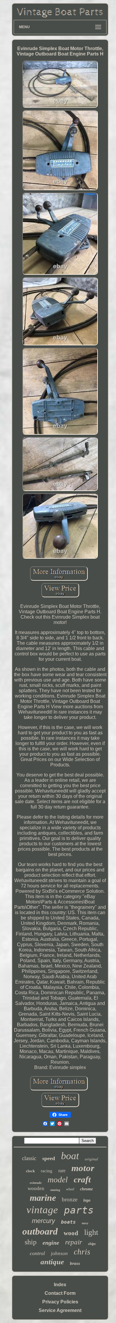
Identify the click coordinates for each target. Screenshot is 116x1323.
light (91, 1232)
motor (82, 1168)
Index (60, 1284)
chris (82, 1251)
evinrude (36, 1182)
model (58, 1179)
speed (48, 1158)
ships (92, 1244)
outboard (40, 1231)
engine (51, 1242)
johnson (59, 1253)
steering (55, 1190)
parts (79, 1210)
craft (82, 1179)
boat (70, 1155)
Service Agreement (60, 1310)
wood (71, 1233)
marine (43, 1198)
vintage (42, 1210)
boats (68, 1222)
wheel (70, 1189)
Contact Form (60, 1293)
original (91, 1159)
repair (73, 1242)
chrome (86, 1189)
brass (75, 1263)
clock (30, 1171)
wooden (36, 1188)
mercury (43, 1220)
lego (86, 1200)
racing (46, 1170)
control (37, 1253)
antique (52, 1262)
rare (61, 1170)
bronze (69, 1199)
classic (29, 1158)
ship (31, 1242)
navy (85, 1223)
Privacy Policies (60, 1301)
